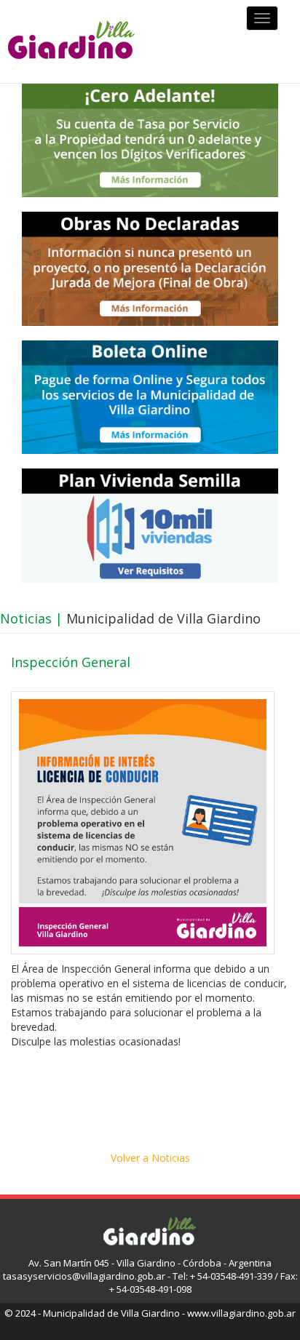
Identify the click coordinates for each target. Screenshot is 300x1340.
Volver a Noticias (150, 1158)
